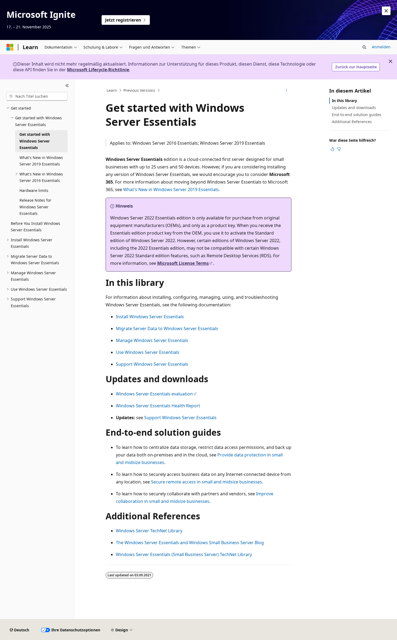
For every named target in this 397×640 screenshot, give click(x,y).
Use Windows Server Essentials (147, 352)
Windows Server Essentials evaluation (154, 394)
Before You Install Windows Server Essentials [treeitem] (35, 227)
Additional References (352, 121)
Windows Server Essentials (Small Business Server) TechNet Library (184, 554)
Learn (112, 90)
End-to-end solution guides (356, 114)
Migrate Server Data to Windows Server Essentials (167, 328)
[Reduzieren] (67, 86)
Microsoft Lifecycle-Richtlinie (98, 70)
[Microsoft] (10, 47)
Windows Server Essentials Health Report (158, 406)
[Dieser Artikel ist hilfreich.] (332, 149)
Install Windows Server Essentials (150, 317)
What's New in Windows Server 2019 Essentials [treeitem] (41, 161)
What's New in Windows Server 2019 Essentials (171, 189)
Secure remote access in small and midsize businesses (206, 482)
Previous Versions (139, 90)
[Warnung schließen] (386, 10)
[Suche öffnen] (364, 47)
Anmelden (381, 46)
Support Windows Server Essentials (152, 364)
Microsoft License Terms (183, 263)
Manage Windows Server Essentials (152, 340)
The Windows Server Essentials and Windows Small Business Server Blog (190, 543)
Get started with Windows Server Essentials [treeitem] (34, 141)
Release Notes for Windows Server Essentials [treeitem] (35, 207)
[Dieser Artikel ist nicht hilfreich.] (339, 149)
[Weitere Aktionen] (286, 90)
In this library (344, 100)
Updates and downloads (354, 107)
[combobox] (37, 96)
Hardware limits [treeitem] (33, 190)
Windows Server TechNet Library (149, 531)
